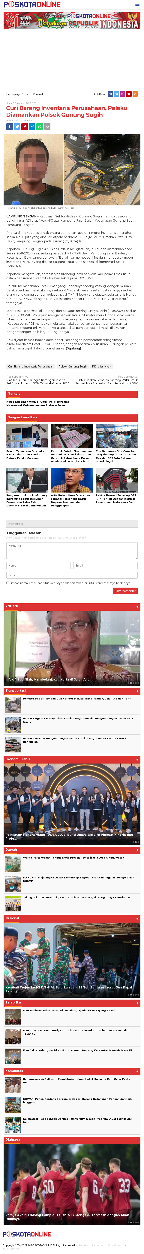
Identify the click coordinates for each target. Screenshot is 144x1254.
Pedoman (98, 1245)
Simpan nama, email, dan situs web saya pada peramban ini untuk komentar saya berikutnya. (70, 583)
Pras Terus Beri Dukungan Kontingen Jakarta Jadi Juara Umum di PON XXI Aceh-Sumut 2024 (37, 380)
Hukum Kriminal (23, 120)
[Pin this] (24, 126)
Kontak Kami (116, 1245)
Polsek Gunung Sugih (72, 366)
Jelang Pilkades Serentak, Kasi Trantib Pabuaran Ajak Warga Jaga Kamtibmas (76, 897)
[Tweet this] (17, 126)
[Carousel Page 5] (138, 683)
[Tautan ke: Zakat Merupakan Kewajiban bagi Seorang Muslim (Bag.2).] (72, 648)
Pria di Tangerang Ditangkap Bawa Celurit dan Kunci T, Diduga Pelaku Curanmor (26, 454)
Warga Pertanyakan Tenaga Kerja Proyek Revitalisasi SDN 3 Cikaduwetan (73, 857)
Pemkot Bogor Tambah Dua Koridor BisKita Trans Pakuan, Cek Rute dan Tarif (77, 698)
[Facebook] (110, 94)
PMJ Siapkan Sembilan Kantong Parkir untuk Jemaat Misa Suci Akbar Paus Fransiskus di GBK (106, 380)
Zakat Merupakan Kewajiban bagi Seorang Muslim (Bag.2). (52, 679)
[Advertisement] (72, 60)
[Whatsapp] (39, 126)
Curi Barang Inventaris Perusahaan (30, 366)
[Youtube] (129, 94)
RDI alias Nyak (101, 366)
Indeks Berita (11, 1248)
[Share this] (9, 126)
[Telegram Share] (32, 126)
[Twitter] (116, 94)
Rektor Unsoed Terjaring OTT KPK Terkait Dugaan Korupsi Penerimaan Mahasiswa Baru (116, 498)
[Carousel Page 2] (131, 683)
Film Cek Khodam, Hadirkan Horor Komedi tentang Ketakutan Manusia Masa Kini (78, 1050)
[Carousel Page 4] (136, 683)
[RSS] (135, 94)
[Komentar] (47, 126)
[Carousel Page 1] (128, 683)
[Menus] (137, 4)
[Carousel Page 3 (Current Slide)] (133, 683)
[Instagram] (122, 94)
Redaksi (83, 1245)
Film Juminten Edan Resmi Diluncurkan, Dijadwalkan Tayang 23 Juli (69, 1010)
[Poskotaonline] (32, 4)
